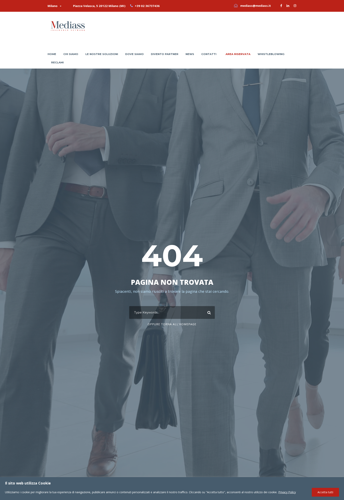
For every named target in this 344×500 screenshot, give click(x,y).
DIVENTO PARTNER (164, 54)
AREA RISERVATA (238, 54)
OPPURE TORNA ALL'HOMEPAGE (172, 324)
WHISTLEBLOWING (271, 54)
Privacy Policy (287, 492)
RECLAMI (57, 62)
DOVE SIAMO (134, 54)
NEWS (190, 54)
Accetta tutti (325, 492)
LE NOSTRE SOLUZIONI (101, 54)
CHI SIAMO (70, 54)
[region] (172, 488)
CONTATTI (208, 54)
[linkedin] (287, 5)
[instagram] (295, 5)
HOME (52, 54)
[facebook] (281, 5)
